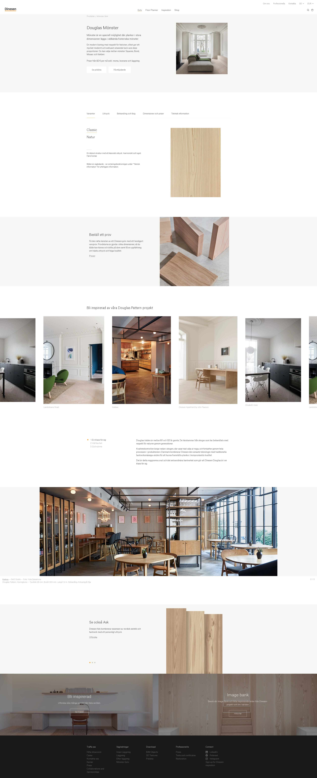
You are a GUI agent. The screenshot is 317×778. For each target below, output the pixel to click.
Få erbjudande (120, 70)
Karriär (90, 762)
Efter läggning (123, 759)
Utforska (93, 637)
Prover (92, 256)
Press (89, 766)
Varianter (91, 114)
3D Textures (152, 755)
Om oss (266, 4)
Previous (4, 489)
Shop (176, 10)
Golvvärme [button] (97, 447)
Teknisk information (180, 114)
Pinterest (213, 755)
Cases (89, 755)
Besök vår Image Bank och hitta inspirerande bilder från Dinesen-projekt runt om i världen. (238, 703)
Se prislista (96, 70)
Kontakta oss (93, 759)
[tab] (91, 115)
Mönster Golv (102, 16)
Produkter (91, 16)
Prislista (149, 759)
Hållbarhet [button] (97, 443)
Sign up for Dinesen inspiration (215, 763)
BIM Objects (152, 752)
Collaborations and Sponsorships (95, 770)
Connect (209, 747)
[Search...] (308, 10)
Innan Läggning (123, 752)
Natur (91, 137)
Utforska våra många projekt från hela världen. (79, 703)
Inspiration (166, 10)
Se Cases (79, 712)
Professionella (279, 4)
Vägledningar (122, 747)
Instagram (214, 759)
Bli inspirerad (79, 697)
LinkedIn (213, 752)
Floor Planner (151, 10)
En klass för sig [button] (99, 440)
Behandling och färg (126, 114)
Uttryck (105, 114)
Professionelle (182, 747)
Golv (140, 10)
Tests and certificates (186, 755)
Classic (92, 130)
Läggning (120, 755)
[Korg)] (312, 10)
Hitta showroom (94, 752)
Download (151, 747)
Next (160, 489)
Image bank (238, 695)
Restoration (181, 759)
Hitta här (238, 714)
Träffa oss (91, 747)
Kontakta (292, 4)
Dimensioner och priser (153, 114)
